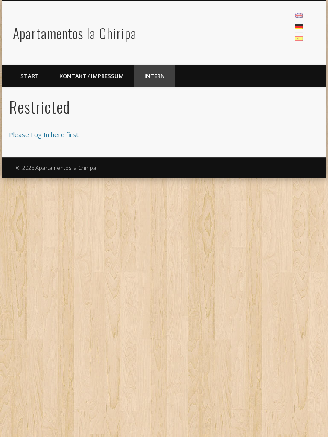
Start (29, 76)
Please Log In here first (44, 134)
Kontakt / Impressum (91, 76)
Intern (154, 76)
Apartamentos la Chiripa (75, 33)
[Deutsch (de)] (299, 26)
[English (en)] (299, 15)
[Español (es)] (299, 38)
